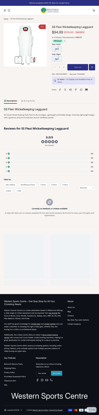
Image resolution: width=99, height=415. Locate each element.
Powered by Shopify (56, 410)
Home (6, 19)
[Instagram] (42, 380)
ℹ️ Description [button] (10, 101)
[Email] (46, 380)
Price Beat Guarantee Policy (15, 376)
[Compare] (92, 67)
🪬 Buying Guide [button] (28, 101)
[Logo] (49, 10)
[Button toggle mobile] (5, 10)
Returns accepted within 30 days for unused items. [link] (49, 3)
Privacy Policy (9, 372)
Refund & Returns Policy (13, 364)
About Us (71, 307)
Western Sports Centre (40, 410)
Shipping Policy (10, 368)
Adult (57, 49)
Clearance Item (10, 381)
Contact (70, 316)
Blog (69, 311)
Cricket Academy (74, 324)
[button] (9, 10)
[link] (60, 89)
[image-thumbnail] (18, 60)
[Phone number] (51, 380)
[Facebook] (37, 380)
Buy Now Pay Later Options (78, 320)
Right (57, 59)
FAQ (5, 385)
